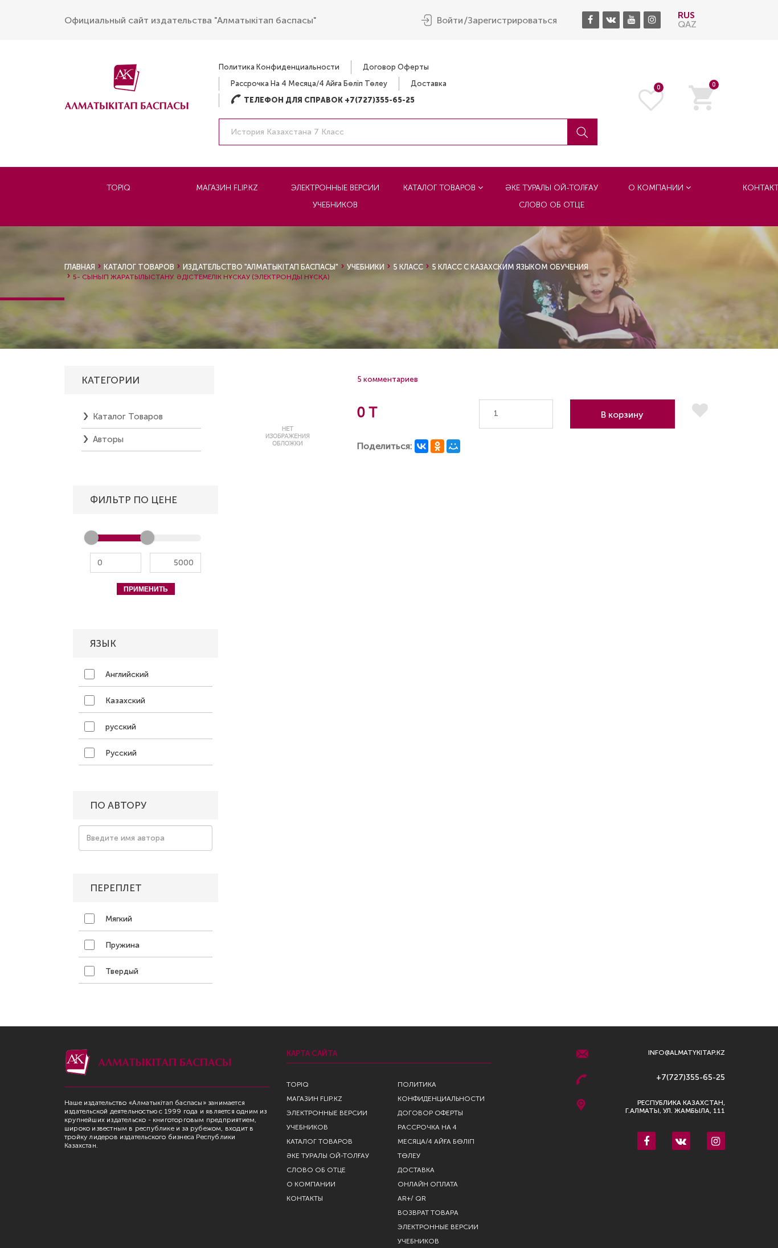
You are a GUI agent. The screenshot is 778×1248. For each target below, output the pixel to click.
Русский (120, 753)
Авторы (108, 439)
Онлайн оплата (428, 1184)
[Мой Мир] (453, 446)
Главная (79, 267)
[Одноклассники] (437, 446)
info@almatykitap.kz (686, 1053)
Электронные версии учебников (335, 196)
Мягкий (117, 919)
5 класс (408, 267)
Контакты (304, 1198)
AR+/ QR (412, 1198)
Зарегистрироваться (512, 20)
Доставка (429, 83)
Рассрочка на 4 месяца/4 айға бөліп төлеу (309, 83)
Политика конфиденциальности (279, 67)
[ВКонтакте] (421, 446)
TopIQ (118, 188)
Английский (126, 674)
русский (119, 727)
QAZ (687, 24)
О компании (657, 188)
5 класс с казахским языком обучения (510, 267)
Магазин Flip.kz (227, 188)
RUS (686, 15)
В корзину (622, 414)
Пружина (121, 945)
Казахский (124, 700)
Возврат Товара (428, 1213)
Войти (450, 20)
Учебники (365, 267)
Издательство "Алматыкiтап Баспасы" (260, 267)
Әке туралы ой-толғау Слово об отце (551, 196)
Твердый (120, 971)
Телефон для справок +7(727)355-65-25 (323, 100)
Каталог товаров (440, 188)
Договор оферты (396, 67)
